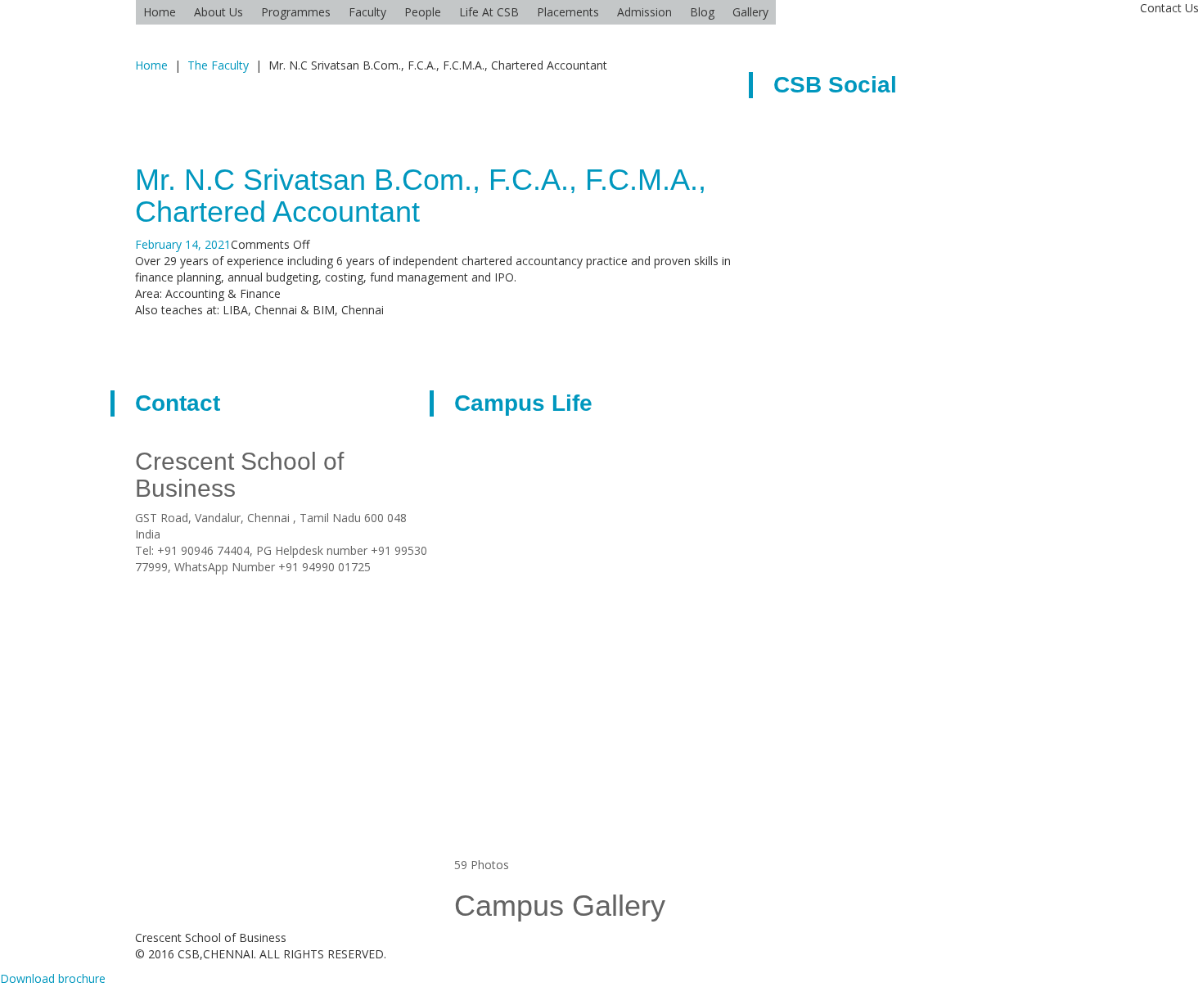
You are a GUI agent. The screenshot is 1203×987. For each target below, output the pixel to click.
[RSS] (159, 583)
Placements (568, 12)
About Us (218, 12)
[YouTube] (241, 583)
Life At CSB (489, 12)
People (422, 12)
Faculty (367, 12)
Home (159, 12)
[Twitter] (221, 583)
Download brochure (53, 978)
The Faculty (218, 65)
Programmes (296, 12)
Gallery (750, 12)
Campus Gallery (559, 905)
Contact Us (1169, 8)
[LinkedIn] (200, 583)
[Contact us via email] (139, 583)
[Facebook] (180, 583)
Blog (702, 12)
